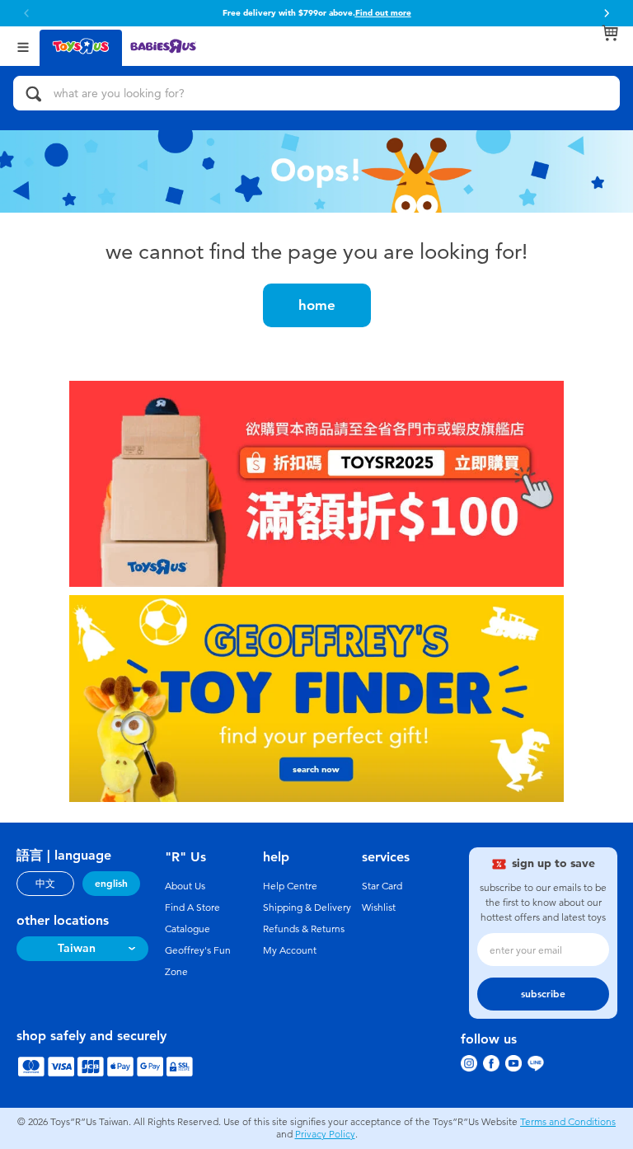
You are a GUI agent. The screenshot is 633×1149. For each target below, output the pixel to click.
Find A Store (192, 907)
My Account (289, 950)
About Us (185, 886)
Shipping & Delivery (307, 907)
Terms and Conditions (568, 1122)
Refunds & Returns (304, 929)
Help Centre (290, 886)
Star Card (382, 886)
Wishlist (379, 907)
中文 (45, 883)
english (111, 883)
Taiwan (77, 948)
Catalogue (187, 929)
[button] (606, 13)
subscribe (543, 994)
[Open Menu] (23, 45)
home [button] (316, 305)
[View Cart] (610, 33)
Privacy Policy (325, 1134)
